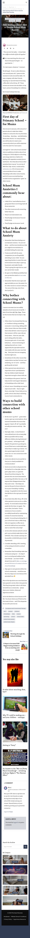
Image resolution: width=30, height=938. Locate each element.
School (18, 21)
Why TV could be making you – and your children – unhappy (14, 716)
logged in (16, 822)
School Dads (20, 616)
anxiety (10, 611)
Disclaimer (7, 916)
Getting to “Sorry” (9, 745)
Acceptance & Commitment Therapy (15, 18)
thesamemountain (12, 45)
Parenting (12, 21)
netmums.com (7, 169)
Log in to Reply (8, 812)
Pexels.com (24, 112)
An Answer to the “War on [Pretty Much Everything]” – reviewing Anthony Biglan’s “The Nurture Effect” (15, 772)
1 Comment (16, 33)
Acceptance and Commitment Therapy (15, 608)
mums (18, 614)
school (13, 616)
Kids (13, 614)
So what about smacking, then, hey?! (14, 690)
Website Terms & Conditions (18, 916)
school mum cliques (9, 622)
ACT (5, 611)
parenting (6, 616)
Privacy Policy (8, 919)
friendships (7, 614)
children (17, 611)
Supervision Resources (19, 919)
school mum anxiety (9, 619)
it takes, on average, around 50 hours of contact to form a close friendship (16, 563)
